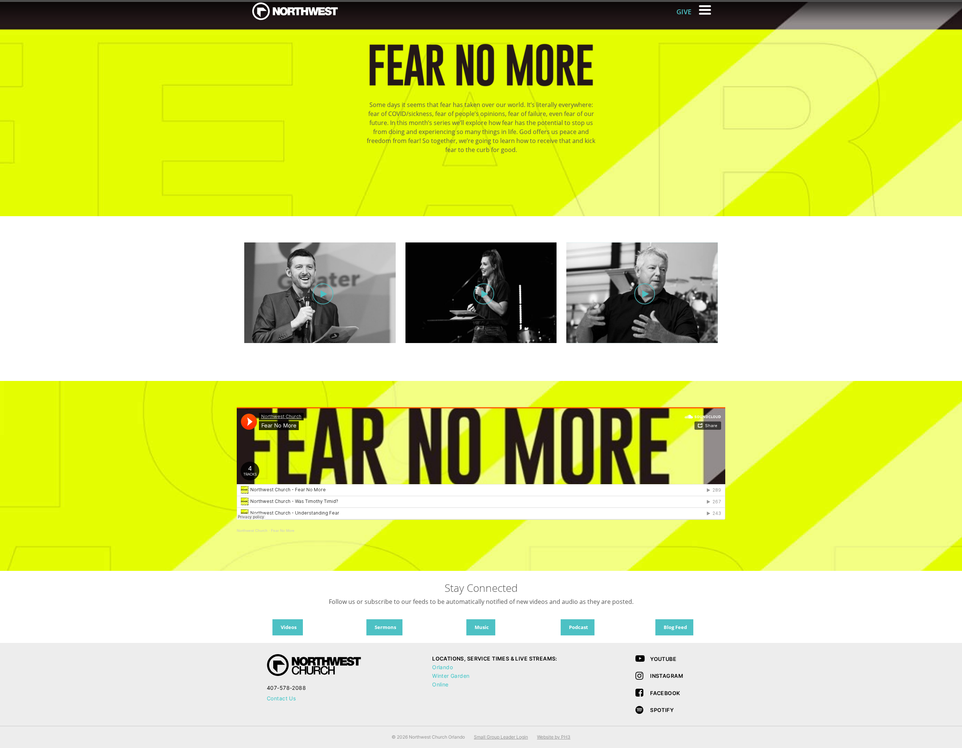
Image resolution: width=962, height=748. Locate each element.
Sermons (385, 627)
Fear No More (283, 530)
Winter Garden (450, 676)
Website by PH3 (553, 737)
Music (482, 627)
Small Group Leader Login (501, 737)
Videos (288, 627)
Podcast (578, 627)
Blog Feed (675, 627)
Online (440, 684)
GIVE (683, 11)
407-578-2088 (286, 688)
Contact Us (281, 698)
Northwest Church (252, 530)
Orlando (442, 667)
